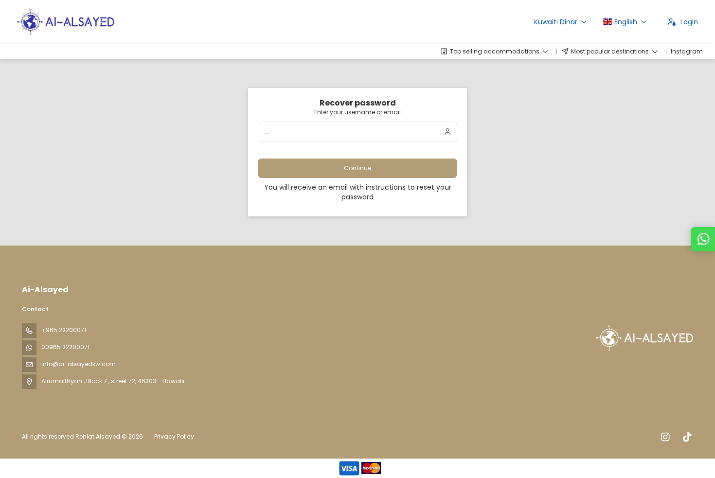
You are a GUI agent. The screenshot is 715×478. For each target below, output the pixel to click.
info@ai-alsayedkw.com (78, 364)
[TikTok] (687, 437)
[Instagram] (665, 437)
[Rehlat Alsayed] (643, 338)
